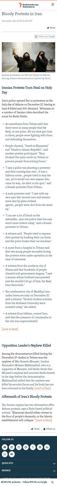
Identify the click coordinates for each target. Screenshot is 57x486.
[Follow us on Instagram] (19, 447)
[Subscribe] (12, 454)
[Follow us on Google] (26, 447)
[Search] (52, 482)
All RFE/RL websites (11, 482)
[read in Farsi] (10, 329)
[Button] (51, 28)
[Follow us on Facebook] (40, 447)
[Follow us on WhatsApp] (5, 454)
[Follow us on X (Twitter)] (33, 447)
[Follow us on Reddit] (12, 447)
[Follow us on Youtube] (5, 447)
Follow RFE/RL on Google (35, 482)
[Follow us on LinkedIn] (47, 447)
